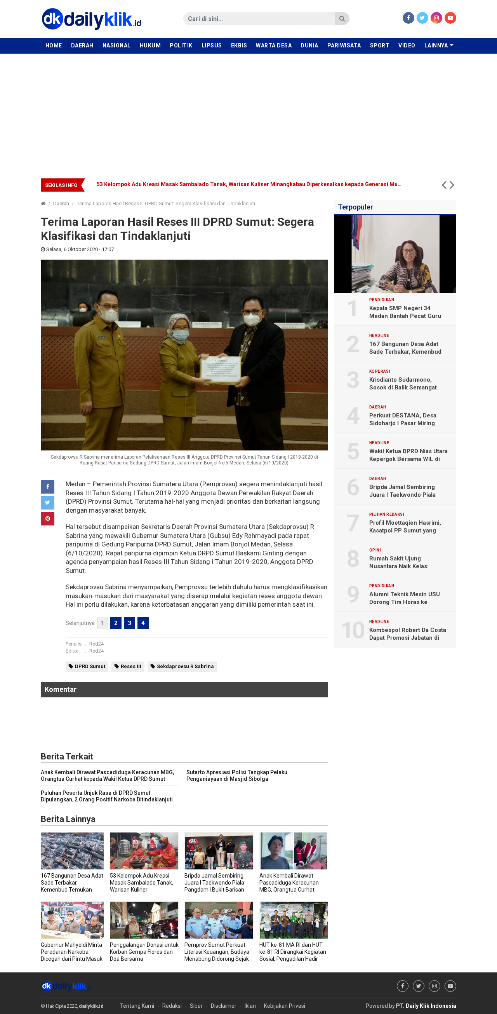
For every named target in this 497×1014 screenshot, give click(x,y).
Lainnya (436, 45)
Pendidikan (381, 300)
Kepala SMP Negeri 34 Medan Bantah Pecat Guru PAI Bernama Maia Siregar (405, 316)
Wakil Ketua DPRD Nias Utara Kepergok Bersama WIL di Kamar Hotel (408, 459)
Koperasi (379, 371)
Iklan (250, 1006)
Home (53, 45)
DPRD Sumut (90, 666)
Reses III (131, 666)
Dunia (309, 45)
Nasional (117, 45)
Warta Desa (274, 45)
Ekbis (239, 45)
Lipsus (212, 45)
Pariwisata (344, 45)
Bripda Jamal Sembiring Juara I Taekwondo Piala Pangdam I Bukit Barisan (192, 184)
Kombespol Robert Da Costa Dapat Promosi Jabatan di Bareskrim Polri (407, 638)
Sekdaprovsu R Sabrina (185, 666)
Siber (196, 1006)
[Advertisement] (248, 112)
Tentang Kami (137, 1006)
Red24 (96, 644)
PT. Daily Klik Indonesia (426, 1006)
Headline (379, 336)
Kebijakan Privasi (284, 1006)
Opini (375, 550)
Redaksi (172, 1006)
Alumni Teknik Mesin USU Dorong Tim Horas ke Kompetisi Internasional (404, 602)
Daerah (82, 45)
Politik (181, 45)
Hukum (150, 45)
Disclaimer (223, 1006)
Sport (380, 45)
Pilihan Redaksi (386, 515)
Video (406, 45)
